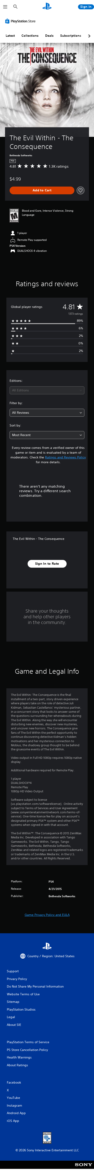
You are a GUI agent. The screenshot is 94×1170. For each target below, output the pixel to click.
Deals (49, 36)
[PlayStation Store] (21, 21)
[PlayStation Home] (47, 6)
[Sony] (83, 1168)
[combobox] (47, 390)
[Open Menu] (5, 7)
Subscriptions (70, 36)
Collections (30, 36)
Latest (10, 36)
